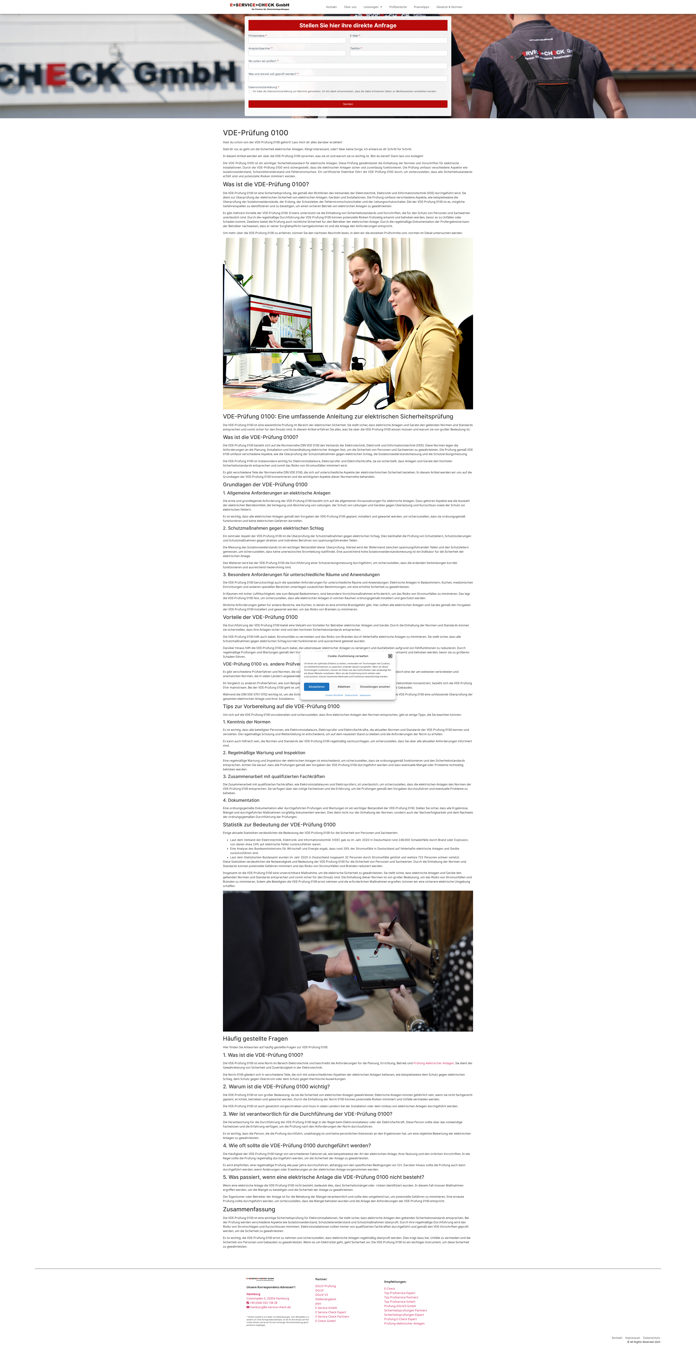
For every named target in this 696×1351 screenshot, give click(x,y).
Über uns (350, 7)
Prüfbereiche (398, 7)
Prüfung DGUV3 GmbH (400, 1306)
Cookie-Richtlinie (334, 695)
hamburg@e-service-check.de (270, 1307)
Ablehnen (344, 686)
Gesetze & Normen (449, 7)
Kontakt (331, 7)
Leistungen (371, 7)
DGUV (319, 1290)
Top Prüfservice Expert (399, 1293)
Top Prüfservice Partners (401, 1297)
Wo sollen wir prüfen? (263, 61)
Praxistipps (421, 7)
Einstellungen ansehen (375, 686)
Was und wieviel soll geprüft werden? (273, 74)
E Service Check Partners (332, 1317)
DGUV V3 (321, 1295)
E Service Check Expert (331, 1312)
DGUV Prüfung (325, 1286)
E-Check (389, 1289)
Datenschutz (351, 695)
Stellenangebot (325, 1299)
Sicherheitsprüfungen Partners (405, 1310)
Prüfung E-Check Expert (400, 1319)
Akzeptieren (317, 686)
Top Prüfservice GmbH (399, 1302)
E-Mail (355, 35)
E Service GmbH (326, 1308)
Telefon (356, 48)
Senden (348, 104)
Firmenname (257, 35)
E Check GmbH (325, 1321)
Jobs (318, 1303)
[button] (390, 656)
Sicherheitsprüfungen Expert (404, 1315)
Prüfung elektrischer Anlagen (433, 1063)
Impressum (365, 695)
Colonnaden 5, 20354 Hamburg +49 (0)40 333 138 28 (267, 1298)
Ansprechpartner (260, 48)
